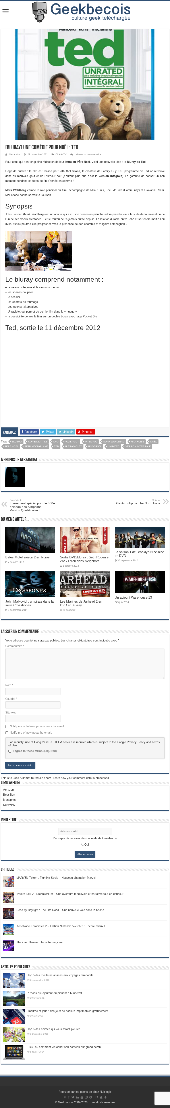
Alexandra (14, 154)
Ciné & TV (61, 154)
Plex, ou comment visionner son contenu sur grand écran (64, 1047)
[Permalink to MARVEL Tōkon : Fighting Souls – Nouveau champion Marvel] (8, 881)
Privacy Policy (136, 742)
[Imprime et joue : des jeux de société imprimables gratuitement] (14, 1016)
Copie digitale (37, 441)
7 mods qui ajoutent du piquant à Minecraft (54, 993)
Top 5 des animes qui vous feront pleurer (53, 1029)
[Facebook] (69, 1097)
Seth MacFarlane (36, 446)
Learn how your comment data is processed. (81, 778)
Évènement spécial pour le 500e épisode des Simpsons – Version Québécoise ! (32, 505)
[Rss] (65, 1097)
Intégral (91, 441)
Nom (9, 685)
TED (56, 446)
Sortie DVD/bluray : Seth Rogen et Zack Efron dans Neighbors (84, 559)
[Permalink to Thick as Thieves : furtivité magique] (8, 945)
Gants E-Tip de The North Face (138, 502)
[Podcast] (105, 1097)
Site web (10, 712)
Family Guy (72, 441)
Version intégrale (138, 446)
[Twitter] (73, 1097)
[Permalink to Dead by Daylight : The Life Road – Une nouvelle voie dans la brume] (8, 913)
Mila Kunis (137, 441)
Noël (153, 441)
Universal (95, 446)
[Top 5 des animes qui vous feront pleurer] (14, 1034)
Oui (86, 844)
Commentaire (14, 646)
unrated (113, 446)
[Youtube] (82, 1097)
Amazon (8, 789)
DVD (55, 441)
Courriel (11, 698)
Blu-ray (17, 441)
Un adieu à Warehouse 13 (133, 597)
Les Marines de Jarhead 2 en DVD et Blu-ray (81, 603)
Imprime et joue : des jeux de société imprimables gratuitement (67, 1011)
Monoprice (9, 799)
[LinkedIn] (77, 1097)
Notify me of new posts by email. (31, 732)
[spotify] (91, 1097)
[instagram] (86, 1097)
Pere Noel (11, 446)
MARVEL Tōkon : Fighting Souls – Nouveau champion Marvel (56, 877)
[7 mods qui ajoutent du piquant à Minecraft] (14, 998)
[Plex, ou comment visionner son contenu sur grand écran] (14, 1052)
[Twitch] (96, 1097)
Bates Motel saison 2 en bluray (27, 557)
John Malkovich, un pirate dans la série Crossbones (29, 603)
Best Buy (9, 794)
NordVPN (9, 804)
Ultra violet (73, 446)
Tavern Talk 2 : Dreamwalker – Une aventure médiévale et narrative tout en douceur (69, 894)
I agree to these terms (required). (35, 751)
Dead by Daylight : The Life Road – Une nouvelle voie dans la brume (60, 910)
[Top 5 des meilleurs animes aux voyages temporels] (14, 980)
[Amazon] (101, 1097)
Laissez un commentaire (88, 154)
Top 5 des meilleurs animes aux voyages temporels (60, 975)
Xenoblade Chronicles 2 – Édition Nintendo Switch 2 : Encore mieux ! (60, 926)
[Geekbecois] (85, 12)
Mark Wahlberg (114, 441)
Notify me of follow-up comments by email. (37, 726)
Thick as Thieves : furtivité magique (39, 942)
